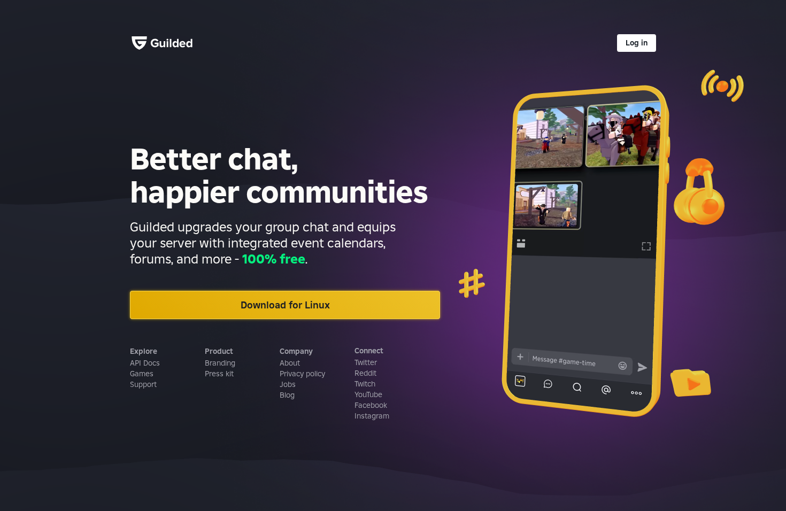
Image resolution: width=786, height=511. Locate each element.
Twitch (365, 384)
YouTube (368, 394)
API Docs (145, 363)
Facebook (371, 405)
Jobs (288, 384)
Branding (220, 363)
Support (143, 384)
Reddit (365, 373)
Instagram (372, 416)
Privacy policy (302, 373)
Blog (287, 395)
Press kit (219, 373)
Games (141, 373)
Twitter (366, 362)
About (290, 363)
